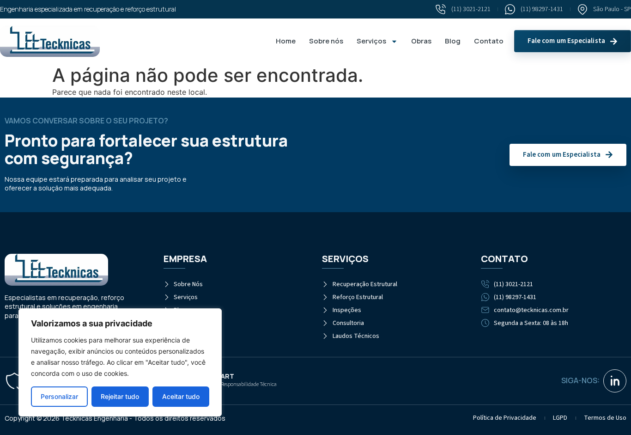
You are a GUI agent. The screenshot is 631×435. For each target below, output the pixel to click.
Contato (489, 41)
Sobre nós (326, 41)
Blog (453, 41)
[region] (120, 362)
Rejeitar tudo (120, 396)
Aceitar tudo (181, 396)
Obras (421, 41)
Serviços (371, 41)
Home (286, 41)
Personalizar (59, 396)
